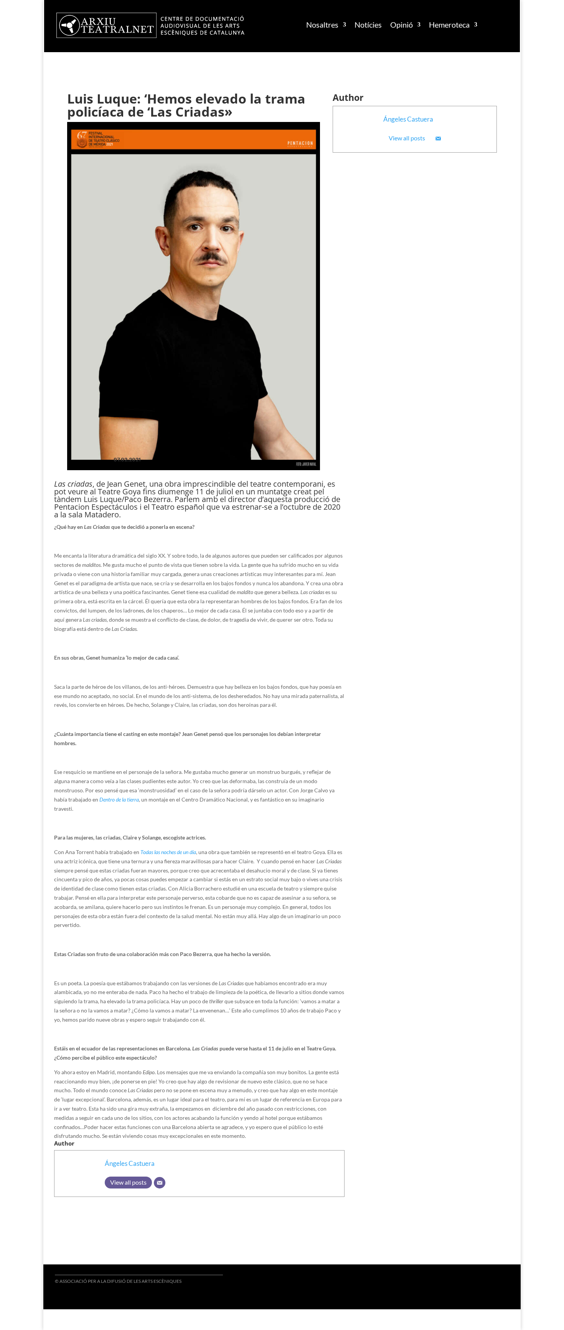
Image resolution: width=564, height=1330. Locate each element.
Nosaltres (322, 24)
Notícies (368, 24)
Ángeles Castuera (408, 119)
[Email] (438, 138)
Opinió (401, 24)
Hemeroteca (449, 24)
